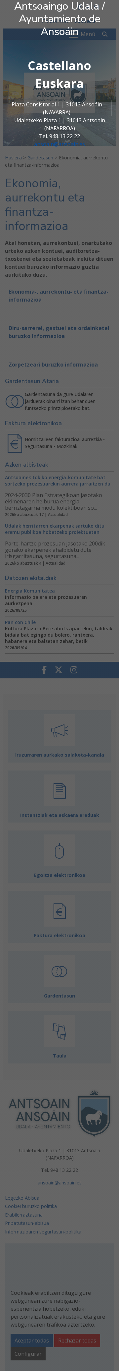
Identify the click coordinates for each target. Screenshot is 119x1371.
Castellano (59, 65)
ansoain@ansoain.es (59, 144)
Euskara (59, 83)
